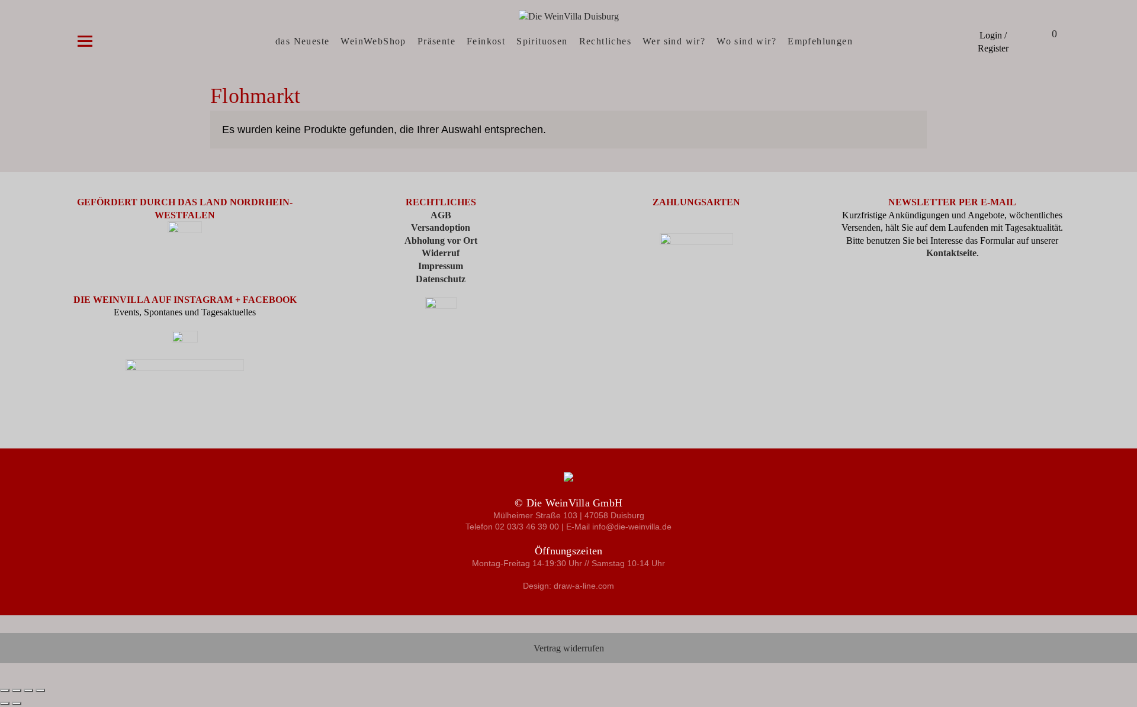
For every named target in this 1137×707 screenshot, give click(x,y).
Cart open (1039, 35)
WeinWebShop (373, 41)
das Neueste (302, 41)
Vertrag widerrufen (569, 648)
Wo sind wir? (746, 41)
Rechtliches (605, 41)
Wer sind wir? (674, 41)
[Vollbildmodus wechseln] (16, 690)
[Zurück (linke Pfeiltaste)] (4, 703)
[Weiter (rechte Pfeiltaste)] (16, 703)
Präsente (436, 41)
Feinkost (486, 41)
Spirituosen (541, 41)
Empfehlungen (820, 41)
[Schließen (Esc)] (40, 690)
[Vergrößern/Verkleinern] (4, 690)
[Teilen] (28, 690)
